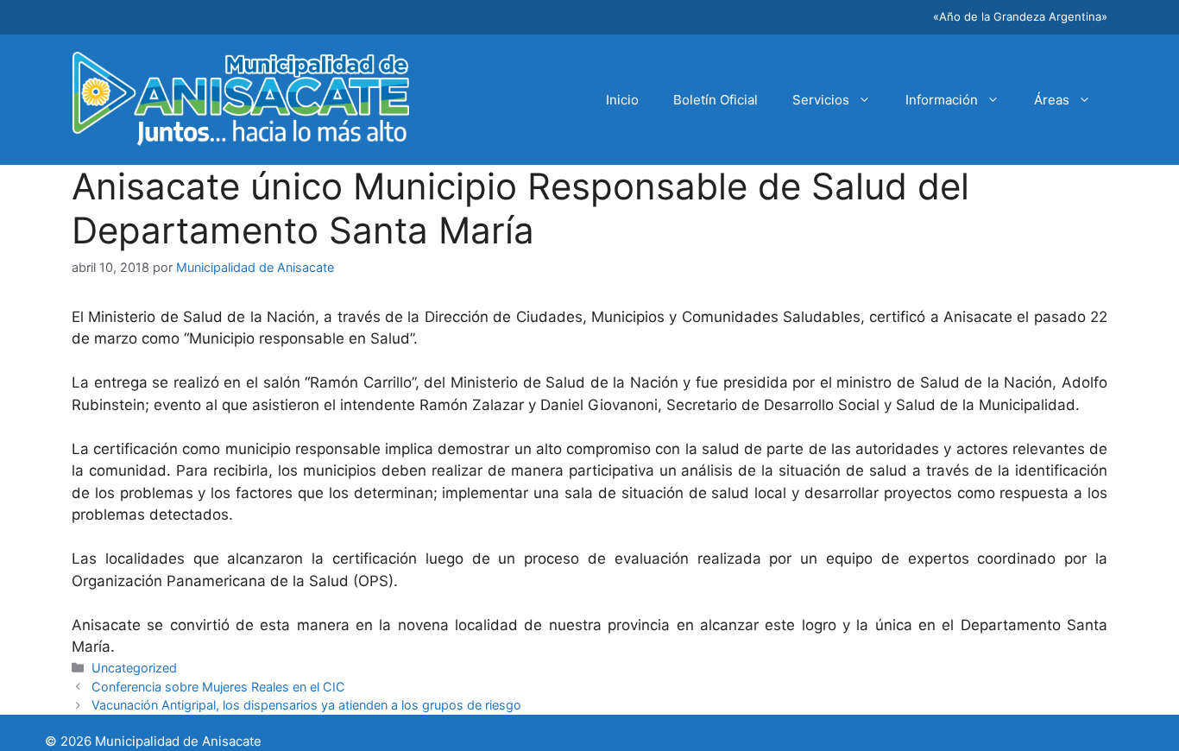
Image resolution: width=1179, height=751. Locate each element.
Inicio (622, 100)
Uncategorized (134, 667)
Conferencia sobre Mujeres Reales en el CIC (218, 686)
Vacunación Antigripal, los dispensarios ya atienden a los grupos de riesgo (306, 704)
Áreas (1051, 100)
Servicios (820, 100)
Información (941, 100)
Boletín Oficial (715, 100)
